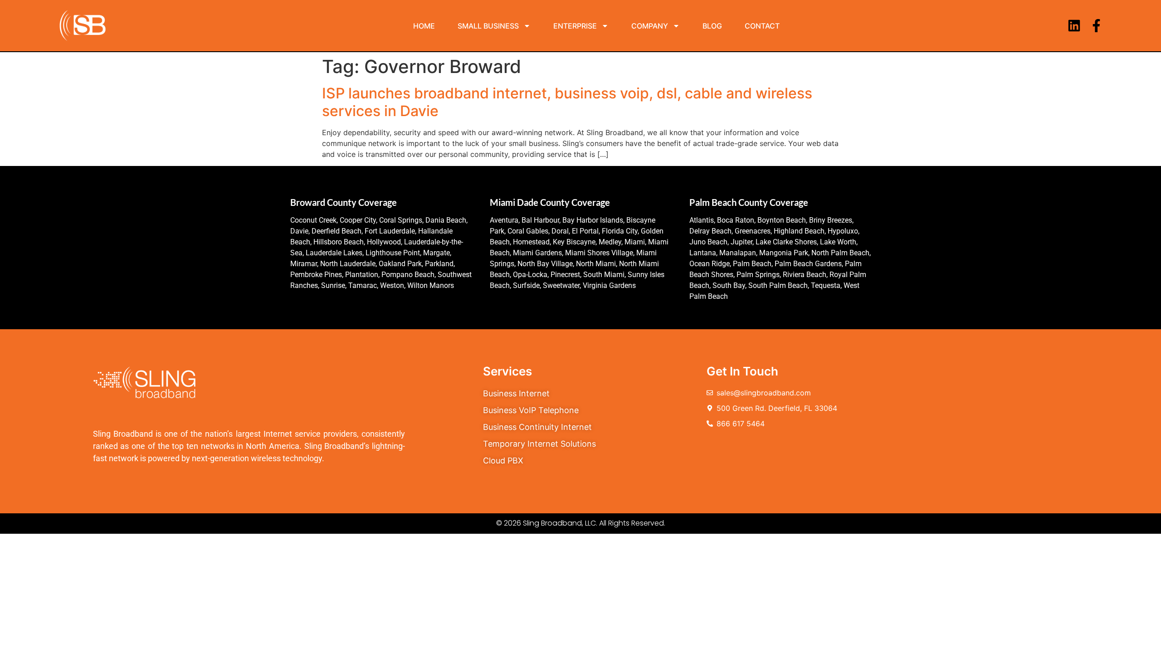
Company (649, 25)
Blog (712, 25)
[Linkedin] (1074, 25)
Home (424, 25)
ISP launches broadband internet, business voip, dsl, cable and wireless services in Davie (567, 101)
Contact (762, 25)
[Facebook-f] (1096, 25)
